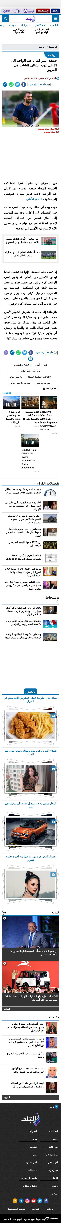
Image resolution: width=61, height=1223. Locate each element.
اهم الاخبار (40, 25)
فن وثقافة (53, 1147)
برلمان (55, 1186)
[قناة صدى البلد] (55, 11)
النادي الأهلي (41, 365)
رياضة (42, 47)
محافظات (32, 1170)
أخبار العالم (53, 1162)
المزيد (7, 1008)
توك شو (33, 1147)
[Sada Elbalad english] (6, 11)
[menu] (55, 18)
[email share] (5, 84)
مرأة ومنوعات (52, 1155)
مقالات (55, 1194)
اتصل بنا (35, 1209)
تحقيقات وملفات (30, 1186)
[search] (5, 18)
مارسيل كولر (16, 377)
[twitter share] (17, 84)
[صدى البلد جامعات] (28, 11)
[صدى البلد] (30, 18)
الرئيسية (54, 25)
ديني (35, 1155)
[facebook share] (23, 84)
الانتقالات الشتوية (21, 365)
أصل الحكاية (31, 1162)
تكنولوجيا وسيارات (29, 1178)
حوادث (12, 25)
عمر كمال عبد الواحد (30, 371)
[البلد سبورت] (43, 11)
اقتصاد (55, 1178)
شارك (31, 84)
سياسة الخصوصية (16, 1209)
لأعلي (52, 1107)
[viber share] (6, 352)
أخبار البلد (25, 25)
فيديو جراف (53, 1170)
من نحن (49, 1209)
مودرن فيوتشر (43, 383)
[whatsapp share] (11, 84)
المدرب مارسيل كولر (21, 383)
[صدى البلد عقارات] (16, 11)
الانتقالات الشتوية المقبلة (40, 377)
